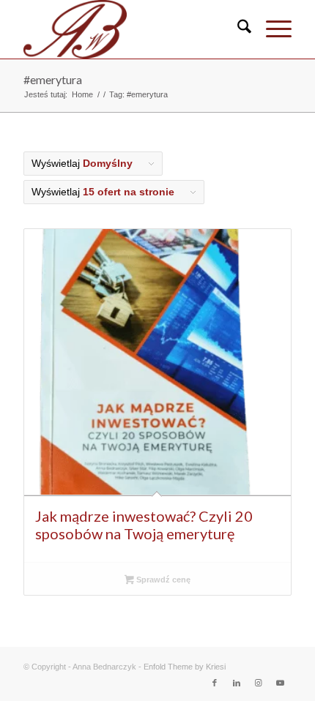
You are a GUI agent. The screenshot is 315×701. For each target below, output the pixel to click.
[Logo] (130, 29)
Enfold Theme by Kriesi (185, 666)
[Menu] (271, 29)
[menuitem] (237, 29)
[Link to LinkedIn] (237, 683)
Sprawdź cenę (162, 579)
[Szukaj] (237, 29)
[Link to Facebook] (215, 683)
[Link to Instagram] (259, 683)
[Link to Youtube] (281, 683)
